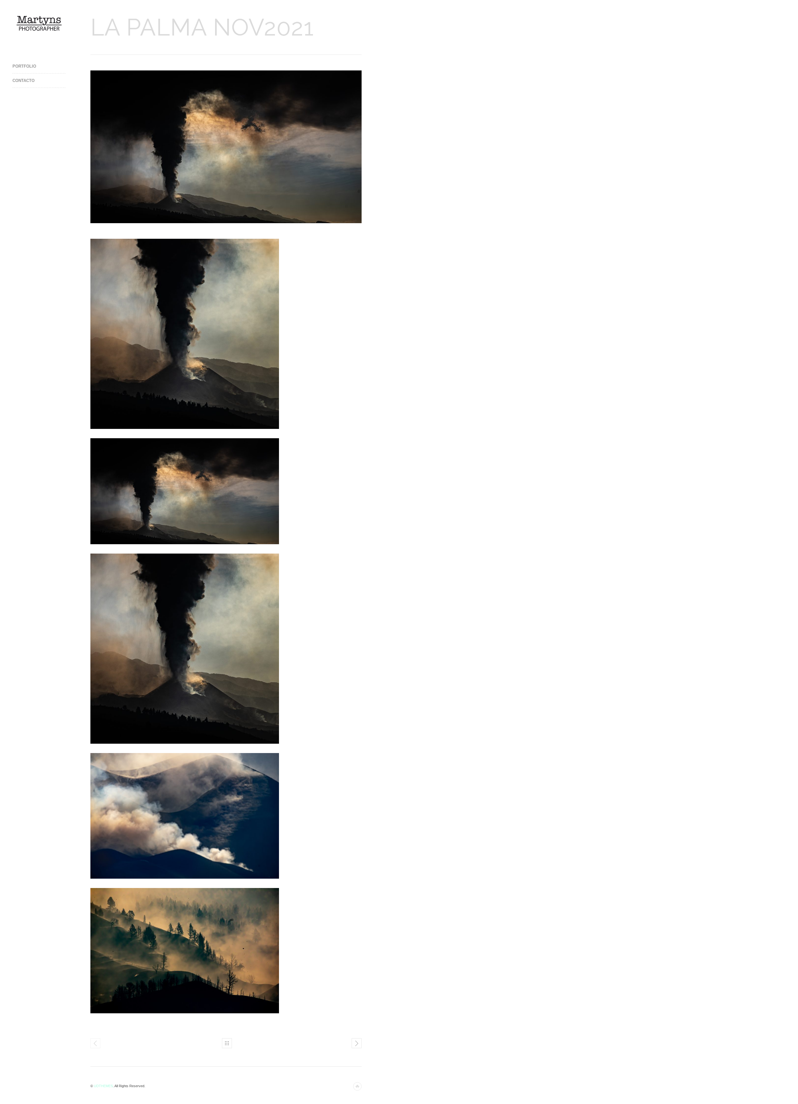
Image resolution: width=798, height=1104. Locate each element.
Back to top (357, 1086)
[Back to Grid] (227, 1043)
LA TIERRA (357, 1043)
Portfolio (24, 66)
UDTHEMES (103, 1086)
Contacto (23, 80)
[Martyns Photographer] (38, 23)
